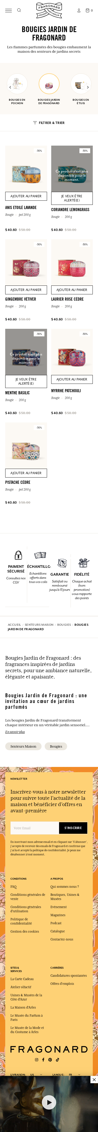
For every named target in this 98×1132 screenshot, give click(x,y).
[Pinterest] (50, 1060)
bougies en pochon (17, 101)
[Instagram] (36, 1060)
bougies (56, 746)
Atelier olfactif (20, 987)
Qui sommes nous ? (64, 887)
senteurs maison (23, 746)
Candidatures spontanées (68, 976)
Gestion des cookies (24, 931)
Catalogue (57, 931)
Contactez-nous (61, 939)
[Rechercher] (19, 10)
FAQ (13, 887)
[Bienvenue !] (49, 10)
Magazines (57, 915)
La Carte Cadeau (22, 979)
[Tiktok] (57, 1060)
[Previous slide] (10, 87)
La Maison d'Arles (23, 1007)
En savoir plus (15, 732)
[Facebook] (43, 1060)
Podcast (55, 923)
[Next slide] (87, 87)
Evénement (58, 907)
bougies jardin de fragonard (49, 101)
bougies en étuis (81, 101)
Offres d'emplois (62, 984)
